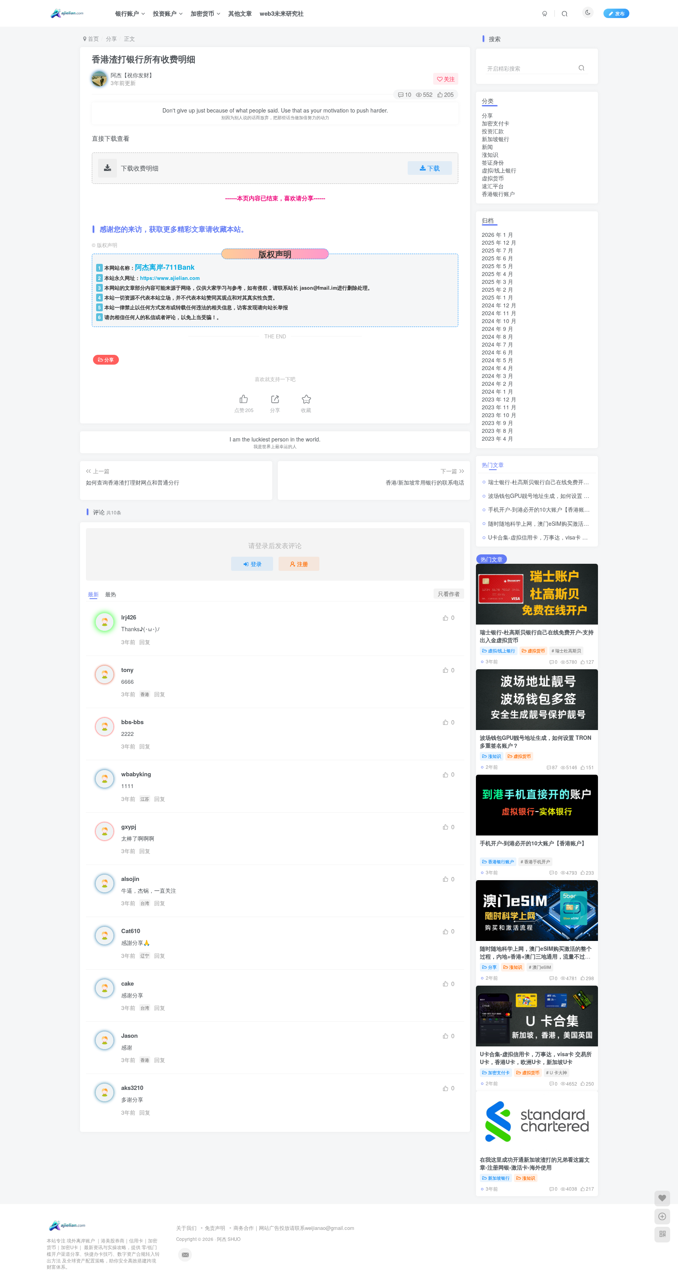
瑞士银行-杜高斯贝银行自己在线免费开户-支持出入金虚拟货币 (564, 482)
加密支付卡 (495, 123)
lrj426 (128, 617)
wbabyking (136, 774)
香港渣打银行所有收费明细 (143, 59)
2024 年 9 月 (497, 328)
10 (408, 94)
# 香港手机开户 (535, 861)
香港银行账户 (498, 194)
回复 (144, 642)
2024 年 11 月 (499, 313)
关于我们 (186, 1227)
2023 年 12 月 (499, 399)
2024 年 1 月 (497, 391)
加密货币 (202, 13)
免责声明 (215, 1227)
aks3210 (132, 1088)
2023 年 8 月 (497, 430)
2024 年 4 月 (497, 368)
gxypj (128, 827)
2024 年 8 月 (497, 336)
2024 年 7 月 (497, 344)
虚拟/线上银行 (499, 170)
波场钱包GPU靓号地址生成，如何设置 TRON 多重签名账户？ (564, 495)
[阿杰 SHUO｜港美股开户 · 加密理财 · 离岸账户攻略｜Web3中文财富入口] (68, 1225)
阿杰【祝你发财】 (133, 75)
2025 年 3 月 (497, 281)
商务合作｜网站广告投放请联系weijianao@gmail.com (293, 1227)
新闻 (487, 147)
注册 (302, 564)
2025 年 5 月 (497, 266)
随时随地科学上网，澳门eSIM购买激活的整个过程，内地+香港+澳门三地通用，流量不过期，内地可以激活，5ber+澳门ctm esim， (536, 956)
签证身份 (493, 162)
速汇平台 (493, 186)
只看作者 (449, 594)
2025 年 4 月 (497, 274)
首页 (92, 38)
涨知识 (490, 154)
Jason (129, 1036)
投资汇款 (493, 131)
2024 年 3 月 (497, 376)
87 (555, 767)
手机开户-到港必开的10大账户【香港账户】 (541, 509)
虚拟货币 (493, 178)
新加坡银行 (495, 139)
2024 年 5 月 (497, 360)
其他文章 (240, 13)
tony (127, 670)
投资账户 (165, 13)
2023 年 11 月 (499, 407)
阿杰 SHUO (229, 1239)
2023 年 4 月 (497, 438)
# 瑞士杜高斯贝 (566, 650)
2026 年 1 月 (497, 234)
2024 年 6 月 (497, 352)
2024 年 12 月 (499, 305)
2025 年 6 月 (497, 258)
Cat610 (130, 931)
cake (127, 983)
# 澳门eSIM (540, 967)
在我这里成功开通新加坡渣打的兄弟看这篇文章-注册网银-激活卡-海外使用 (535, 1163)
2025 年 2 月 (497, 289)
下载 (433, 168)
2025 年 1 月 (497, 297)
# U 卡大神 (556, 1072)
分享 (111, 38)
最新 (93, 594)
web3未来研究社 (282, 13)
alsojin (130, 879)
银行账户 (127, 13)
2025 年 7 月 (497, 250)
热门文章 (493, 465)
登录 (256, 564)
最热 (110, 594)
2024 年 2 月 (497, 383)
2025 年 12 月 (499, 242)
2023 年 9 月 (497, 423)
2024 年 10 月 (499, 321)
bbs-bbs (132, 722)
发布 (620, 13)
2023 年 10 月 (499, 415)
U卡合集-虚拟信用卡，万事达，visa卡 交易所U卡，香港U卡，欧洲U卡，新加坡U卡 (536, 1058)
